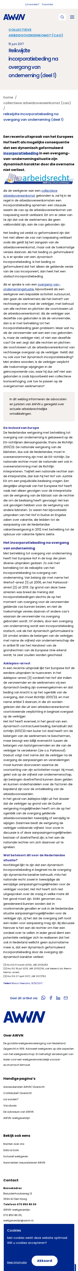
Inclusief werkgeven (15, 1156)
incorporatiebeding (20, 153)
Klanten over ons (13, 1144)
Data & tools (11, 1150)
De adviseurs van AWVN (18, 1112)
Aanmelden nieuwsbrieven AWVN (24, 1162)
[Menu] (72, 17)
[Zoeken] (62, 17)
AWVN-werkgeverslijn (16, 1118)
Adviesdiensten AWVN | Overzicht (24, 1087)
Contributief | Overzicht (17, 1093)
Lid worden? (32, 4)
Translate (47, 4)
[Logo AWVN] (14, 17)
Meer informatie (17, 1262)
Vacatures (10, 1105)
